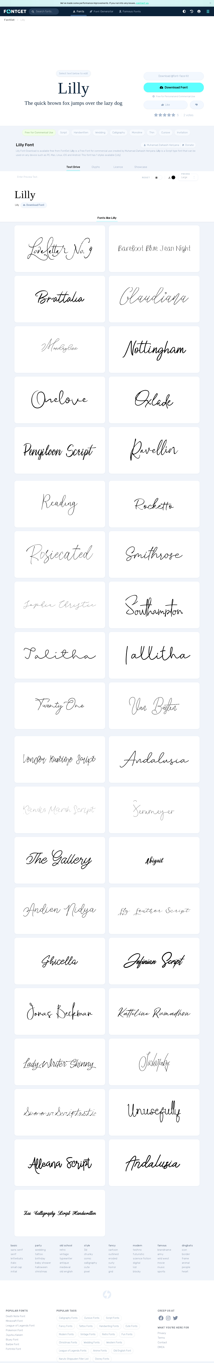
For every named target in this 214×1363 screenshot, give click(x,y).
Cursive (165, 132)
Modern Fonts (66, 1334)
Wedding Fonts (92, 1342)
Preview (185, 174)
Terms (161, 1337)
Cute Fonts (131, 1326)
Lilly (73, 151)
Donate (189, 145)
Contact (162, 1342)
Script (63, 132)
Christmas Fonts (68, 1342)
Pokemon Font (14, 1330)
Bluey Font (12, 1339)
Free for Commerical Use (39, 132)
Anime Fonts (100, 1350)
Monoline (137, 132)
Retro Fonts (108, 1334)
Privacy (162, 1333)
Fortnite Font (13, 1348)
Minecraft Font (14, 1320)
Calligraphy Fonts (68, 1318)
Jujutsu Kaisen (14, 1334)
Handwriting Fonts (109, 1326)
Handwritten (81, 132)
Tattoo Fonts (86, 1326)
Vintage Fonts (87, 1334)
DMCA (161, 1347)
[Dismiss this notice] (210, 3)
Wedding (100, 132)
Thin (151, 132)
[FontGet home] (14, 11)
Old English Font (122, 1350)
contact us (142, 3)
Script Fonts (112, 1318)
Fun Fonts (127, 1334)
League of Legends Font (20, 1325)
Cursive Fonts (91, 1318)
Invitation (182, 132)
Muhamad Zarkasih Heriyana (162, 145)
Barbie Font (12, 1344)
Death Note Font (15, 1316)
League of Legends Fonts (72, 1350)
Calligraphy (118, 132)
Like (167, 104)
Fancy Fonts (65, 1326)
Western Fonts (114, 1342)
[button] (184, 11)
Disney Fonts (102, 1358)
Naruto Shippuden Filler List (73, 1358)
